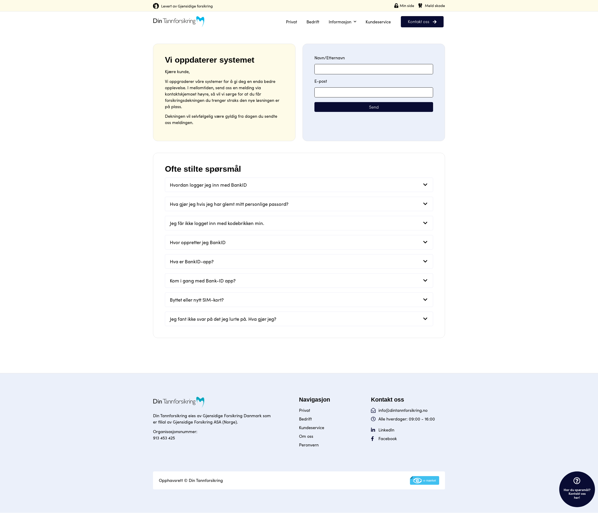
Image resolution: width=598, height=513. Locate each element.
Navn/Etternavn (329, 58)
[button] (299, 185)
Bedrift (312, 22)
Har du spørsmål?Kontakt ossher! (577, 493)
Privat (291, 22)
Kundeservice (378, 22)
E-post (320, 81)
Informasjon (340, 22)
